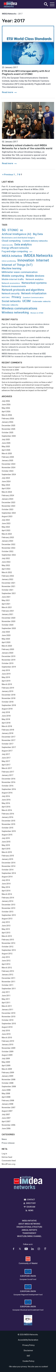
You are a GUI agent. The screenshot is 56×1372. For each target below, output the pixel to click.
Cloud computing (11, 241)
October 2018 (7, 702)
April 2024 (6, 488)
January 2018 (7, 733)
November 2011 (8, 982)
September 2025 (9, 436)
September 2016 (9, 789)
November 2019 (8, 660)
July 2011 (6, 992)
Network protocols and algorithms (23, 289)
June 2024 (6, 481)
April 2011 (6, 1003)
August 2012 (7, 954)
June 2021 (6, 597)
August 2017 (7, 751)
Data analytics (23, 244)
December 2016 (8, 779)
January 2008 (7, 1104)
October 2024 (7, 471)
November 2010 (8, 1017)
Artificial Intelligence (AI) (16, 234)
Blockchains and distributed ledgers (18, 238)
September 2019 (9, 667)
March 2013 (7, 936)
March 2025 (7, 453)
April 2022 (6, 569)
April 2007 (6, 1121)
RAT (28, 1356)
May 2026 (6, 408)
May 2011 (6, 999)
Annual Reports (29, 1230)
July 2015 (6, 838)
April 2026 (6, 411)
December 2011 (8, 978)
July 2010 (6, 1031)
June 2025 (6, 443)
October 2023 (7, 509)
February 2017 (8, 772)
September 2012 (9, 950)
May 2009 (6, 1062)
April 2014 (6, 891)
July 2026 (6, 401)
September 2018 (9, 705)
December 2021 (8, 583)
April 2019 (6, 681)
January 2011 (7, 1010)
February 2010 (8, 1041)
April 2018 (6, 723)
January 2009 (7, 1076)
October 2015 (7, 828)
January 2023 (7, 541)
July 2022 (6, 558)
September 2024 (9, 474)
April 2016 (6, 807)
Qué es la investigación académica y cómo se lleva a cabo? (27, 382)
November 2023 (8, 506)
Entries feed (7, 1157)
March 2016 (7, 810)
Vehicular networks (10, 305)
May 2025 (6, 446)
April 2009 (6, 1065)
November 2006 (8, 1125)
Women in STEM (36, 313)
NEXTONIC (6, 297)
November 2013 (8, 908)
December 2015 (8, 821)
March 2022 (7, 572)
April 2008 (6, 1097)
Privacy (16, 297)
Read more (9, 92)
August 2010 (7, 1027)
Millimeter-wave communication (20, 272)
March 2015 (7, 852)
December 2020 (8, 618)
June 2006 (6, 1128)
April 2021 (6, 604)
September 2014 (9, 873)
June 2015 (6, 842)
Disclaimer (28, 1350)
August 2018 (7, 709)
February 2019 (8, 688)
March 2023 (7, 534)
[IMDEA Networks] (10, 4)
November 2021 (8, 586)
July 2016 (6, 796)
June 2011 (6, 996)
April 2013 (6, 933)
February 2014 (8, 898)
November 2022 (8, 548)
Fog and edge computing (15, 251)
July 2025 (6, 439)
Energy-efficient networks (15, 248)
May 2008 (6, 1093)
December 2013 (8, 905)
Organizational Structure (29, 1227)
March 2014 (7, 894)
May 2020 (6, 639)
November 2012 (8, 943)
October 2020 (7, 625)
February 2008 (8, 1100)
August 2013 (7, 919)
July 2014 (6, 880)
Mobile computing (13, 275)
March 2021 (7, 607)
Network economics (11, 283)
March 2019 (7, 684)
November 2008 (8, 1079)
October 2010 (7, 1020)
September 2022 (9, 555)
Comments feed (9, 1161)
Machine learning (11, 268)
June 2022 (6, 562)
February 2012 (8, 971)
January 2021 (7, 614)
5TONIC (13, 230)
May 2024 (6, 485)
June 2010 (6, 1034)
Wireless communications (19, 308)
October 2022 (7, 551)
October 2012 (7, 947)
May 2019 (6, 677)
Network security (11, 293)
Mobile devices (35, 275)
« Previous (7, 174)
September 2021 (9, 593)
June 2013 (6, 926)
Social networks (11, 301)
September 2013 (9, 915)
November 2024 (8, 467)
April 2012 (6, 964)
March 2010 (7, 1038)
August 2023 (7, 516)
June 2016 (6, 800)
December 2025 (8, 425)
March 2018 (7, 726)
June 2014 (6, 884)
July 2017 (6, 754)
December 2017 (8, 737)
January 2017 (7, 775)
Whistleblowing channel (29, 1236)
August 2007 (7, 1111)
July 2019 (6, 670)
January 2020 (7, 653)
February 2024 (8, 495)
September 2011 (9, 989)
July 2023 (6, 520)
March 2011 (7, 1006)
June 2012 (6, 961)
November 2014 (8, 866)
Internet (42, 260)
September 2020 (9, 628)
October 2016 (7, 786)
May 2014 (6, 887)
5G (4, 230)
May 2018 (6, 719)
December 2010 (8, 1013)
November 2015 (8, 824)
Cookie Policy (28, 1361)
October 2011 (7, 985)
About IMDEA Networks (29, 1224)
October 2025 (7, 432)
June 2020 (6, 635)
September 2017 (9, 747)
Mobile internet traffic (13, 279)
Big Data (38, 234)
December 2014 (8, 863)
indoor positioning (9, 261)
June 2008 (6, 1090)
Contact (31, 1200)
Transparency (29, 1233)
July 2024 (6, 478)
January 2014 (7, 901)
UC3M (26, 301)
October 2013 (7, 912)
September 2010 (9, 1024)
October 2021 (7, 590)
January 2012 (7, 975)
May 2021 (6, 600)
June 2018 (6, 716)
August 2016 (7, 793)
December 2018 (8, 695)
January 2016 (7, 817)
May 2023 (6, 527)
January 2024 (7, 499)
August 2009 (7, 1055)
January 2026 (7, 422)
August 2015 (7, 835)
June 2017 (6, 758)
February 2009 (8, 1072)
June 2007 (6, 1118)
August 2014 (7, 877)
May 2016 (6, 803)
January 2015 (7, 859)
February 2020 (8, 649)
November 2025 (8, 429)
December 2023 (8, 502)
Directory (31, 1203)
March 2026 (7, 415)
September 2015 (9, 831)
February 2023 (8, 537)
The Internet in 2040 (10, 370)
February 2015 (8, 856)
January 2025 (7, 460)
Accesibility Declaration (28, 1340)
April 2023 (6, 530)
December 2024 (8, 464)
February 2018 (8, 730)
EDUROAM (31, 1207)
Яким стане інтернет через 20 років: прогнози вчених (25, 367)
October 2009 (7, 1052)
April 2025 (6, 450)
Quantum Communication (33, 297)
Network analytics (34, 279)
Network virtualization (33, 293)
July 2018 (6, 712)
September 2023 (9, 513)
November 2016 (8, 782)
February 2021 (8, 611)
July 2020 (6, 632)
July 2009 (6, 1058)
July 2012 (6, 957)
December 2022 (8, 544)
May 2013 (6, 929)
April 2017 (6, 765)
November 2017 (8, 740)
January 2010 (7, 1045)
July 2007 (6, 1114)
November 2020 (8, 621)
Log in (4, 1154)
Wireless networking (15, 312)
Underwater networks (41, 301)
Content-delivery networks (35, 241)
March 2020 (7, 646)
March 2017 (7, 768)
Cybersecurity (7, 245)
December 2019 (8, 656)
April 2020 (6, 642)
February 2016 (8, 814)
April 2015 (6, 849)
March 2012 (7, 968)
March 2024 (7, 492)
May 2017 (6, 761)
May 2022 (6, 565)
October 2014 (7, 870)
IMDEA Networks (38, 255)
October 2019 (7, 663)
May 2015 (6, 845)
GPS (30, 252)
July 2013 (6, 922)
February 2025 (8, 457)
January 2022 (7, 579)
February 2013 (8, 940)
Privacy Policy (28, 1345)
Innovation (25, 260)
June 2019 (6, 674)
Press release (8, 1143)
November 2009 (8, 1048)
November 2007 (8, 1107)
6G (21, 230)
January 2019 (7, 691)
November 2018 (8, 698)
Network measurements (14, 286)
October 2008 (7, 1083)
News (4, 1139)
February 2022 (8, 576)
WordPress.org (8, 1164)
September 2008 (9, 1086)
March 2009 (7, 1069)
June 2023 (6, 523)
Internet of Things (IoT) (17, 264)
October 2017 (7, 744)
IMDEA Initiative (12, 256)
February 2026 (8, 418)
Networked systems (34, 282)
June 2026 (6, 404)
